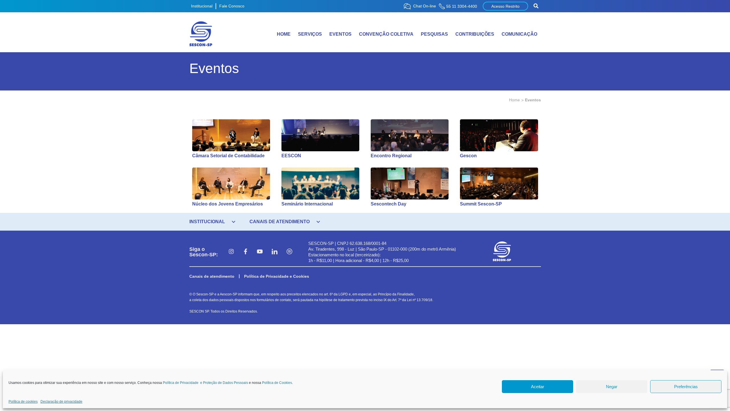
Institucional (201, 6)
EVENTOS (340, 34)
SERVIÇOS (310, 34)
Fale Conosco (231, 6)
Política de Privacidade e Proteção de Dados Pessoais (205, 383)
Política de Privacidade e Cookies (276, 276)
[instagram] (231, 252)
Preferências (686, 386)
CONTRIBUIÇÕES (474, 34)
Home (514, 100)
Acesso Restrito (505, 6)
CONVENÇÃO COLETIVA (386, 34)
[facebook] (245, 252)
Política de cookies (23, 402)
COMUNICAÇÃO (519, 34)
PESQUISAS (434, 34)
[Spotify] (289, 252)
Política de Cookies (277, 383)
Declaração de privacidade (61, 402)
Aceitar (537, 386)
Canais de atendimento (211, 276)
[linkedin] (274, 252)
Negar (611, 386)
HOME (284, 34)
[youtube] (260, 252)
